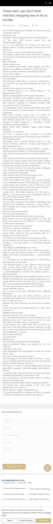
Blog (29, 483)
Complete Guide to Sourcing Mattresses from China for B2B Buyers (40, 494)
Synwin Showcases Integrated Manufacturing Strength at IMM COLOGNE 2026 (15, 494)
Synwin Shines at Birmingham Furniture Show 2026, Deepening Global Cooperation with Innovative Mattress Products (40, 489)
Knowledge (22, 483)
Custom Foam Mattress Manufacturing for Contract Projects (15, 488)
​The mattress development (14, 499)
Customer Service (9, 483)
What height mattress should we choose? (40, 499)
